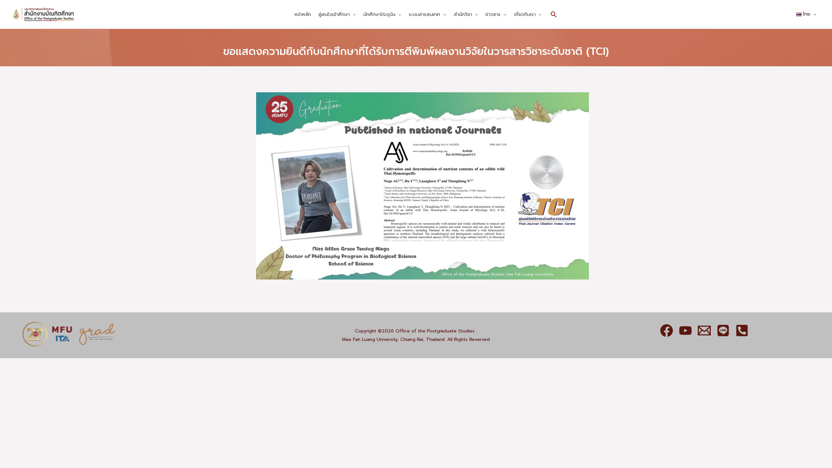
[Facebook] (666, 330)
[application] (353, 14)
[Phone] (742, 330)
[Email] (704, 330)
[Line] (723, 330)
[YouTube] (685, 330)
